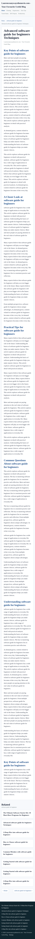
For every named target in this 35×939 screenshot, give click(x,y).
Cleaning (8, 10)
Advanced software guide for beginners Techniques (14, 911)
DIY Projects (13, 13)
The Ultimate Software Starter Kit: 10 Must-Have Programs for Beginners (17, 907)
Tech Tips (23, 10)
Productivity (21, 13)
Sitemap (11, 935)
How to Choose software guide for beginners (13, 917)
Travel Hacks (4, 13)
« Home (5, 890)
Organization (16, 10)
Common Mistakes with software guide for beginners (15, 920)
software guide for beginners (14, 20)
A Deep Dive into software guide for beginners (13, 914)
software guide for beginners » (23, 890)
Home (3, 10)
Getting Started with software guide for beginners (14, 923)
